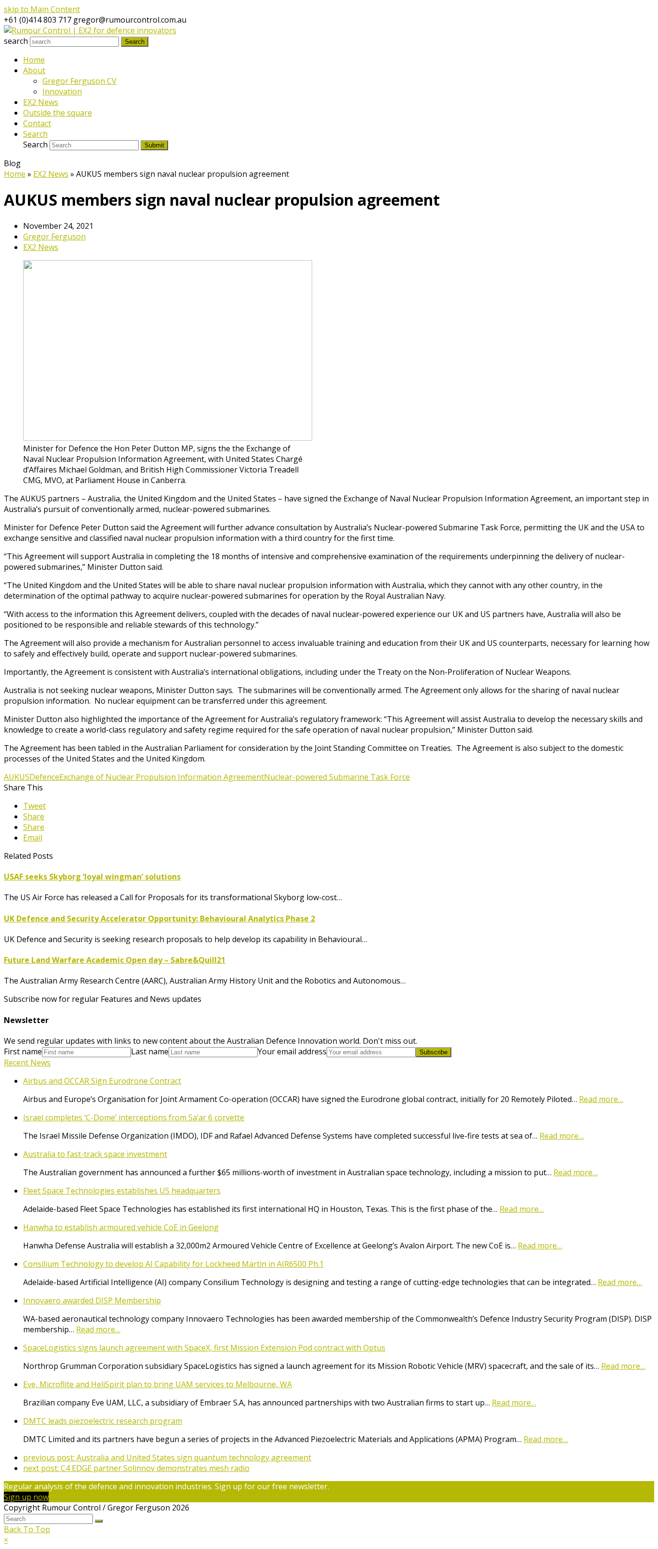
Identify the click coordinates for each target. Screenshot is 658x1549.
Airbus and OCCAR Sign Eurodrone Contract (102, 1081)
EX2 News (40, 247)
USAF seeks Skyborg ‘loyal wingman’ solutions (92, 876)
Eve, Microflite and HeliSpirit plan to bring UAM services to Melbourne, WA (157, 1384)
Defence (44, 777)
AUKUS (16, 777)
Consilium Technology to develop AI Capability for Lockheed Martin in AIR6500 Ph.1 (173, 1264)
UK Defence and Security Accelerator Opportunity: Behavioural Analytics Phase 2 (159, 918)
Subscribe (433, 1052)
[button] (34, 806)
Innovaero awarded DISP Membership (92, 1300)
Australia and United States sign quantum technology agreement (167, 1457)
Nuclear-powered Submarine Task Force (337, 777)
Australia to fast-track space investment (95, 1154)
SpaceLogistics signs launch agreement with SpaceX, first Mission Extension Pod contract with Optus (204, 1347)
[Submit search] (99, 1521)
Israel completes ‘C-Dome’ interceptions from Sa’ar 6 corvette (133, 1117)
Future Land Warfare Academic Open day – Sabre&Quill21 (114, 960)
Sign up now (26, 1497)
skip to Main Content (42, 9)
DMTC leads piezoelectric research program (102, 1421)
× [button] (6, 1540)
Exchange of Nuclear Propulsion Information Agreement (161, 777)
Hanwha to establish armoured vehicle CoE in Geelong (121, 1227)
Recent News (27, 1062)
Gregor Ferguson (54, 236)
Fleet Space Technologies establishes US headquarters (122, 1190)
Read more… (601, 1099)
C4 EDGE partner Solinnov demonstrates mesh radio (136, 1468)
